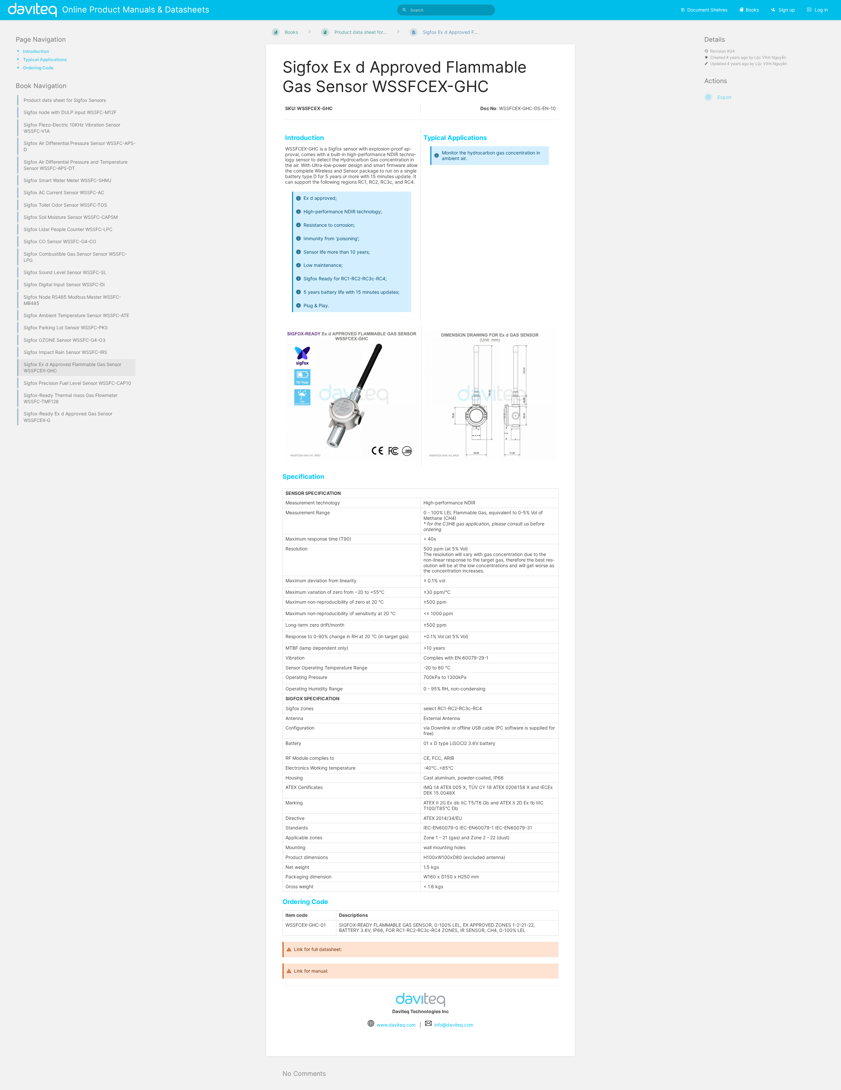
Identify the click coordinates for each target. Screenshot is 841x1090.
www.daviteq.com (396, 1025)
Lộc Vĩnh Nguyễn (770, 57)
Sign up (786, 9)
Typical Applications (45, 59)
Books (752, 9)
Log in (820, 9)
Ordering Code (38, 67)
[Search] (404, 10)
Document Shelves (707, 9)
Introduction (36, 51)
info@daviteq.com (453, 1025)
